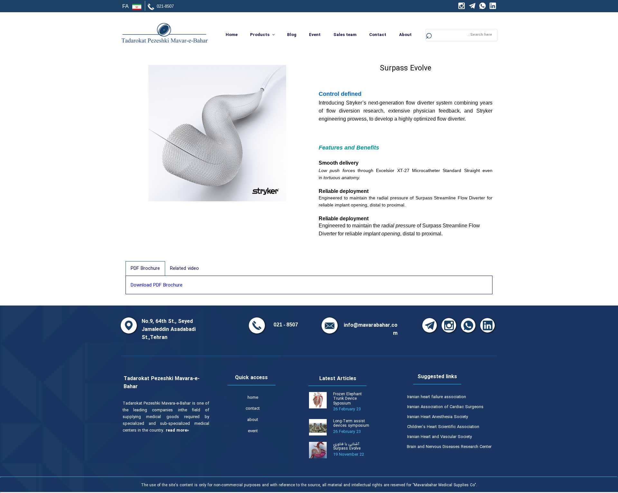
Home (232, 35)
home (253, 397)
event (253, 431)
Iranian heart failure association (436, 397)
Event (315, 35)
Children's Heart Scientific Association (443, 427)
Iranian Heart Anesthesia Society (437, 417)
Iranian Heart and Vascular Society (439, 437)
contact (253, 408)
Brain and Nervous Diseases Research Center (449, 446)
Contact (377, 35)
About (405, 35)
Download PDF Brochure (157, 285)
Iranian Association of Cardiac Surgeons (445, 407)
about (252, 419)
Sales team (345, 35)
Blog (291, 35)
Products (259, 35)
